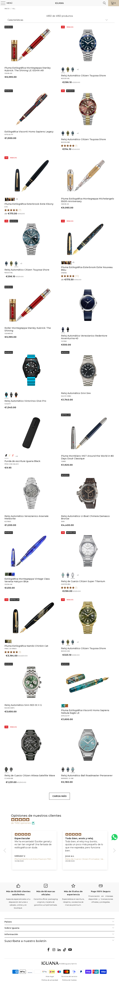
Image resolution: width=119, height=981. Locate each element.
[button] (68, 145)
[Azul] (63, 69)
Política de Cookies (69, 980)
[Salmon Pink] (13, 456)
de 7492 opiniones (21, 823)
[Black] (6, 456)
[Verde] (68, 69)
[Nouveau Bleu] (13, 199)
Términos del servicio (69, 976)
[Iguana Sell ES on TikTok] (64, 950)
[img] (61, 819)
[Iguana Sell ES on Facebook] (48, 950)
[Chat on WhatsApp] (114, 838)
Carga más (59, 796)
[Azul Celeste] (73, 769)
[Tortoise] (10, 199)
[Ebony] (6, 199)
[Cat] (10, 641)
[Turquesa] (63, 575)
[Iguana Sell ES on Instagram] (54, 950)
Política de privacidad (50, 980)
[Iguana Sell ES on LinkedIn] (59, 950)
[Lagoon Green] (6, 574)
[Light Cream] (10, 456)
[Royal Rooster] (6, 641)
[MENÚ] (1, 3)
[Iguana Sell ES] (59, 3)
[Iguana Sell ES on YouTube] (70, 950)
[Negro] (68, 329)
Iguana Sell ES (71, 964)
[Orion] (66, 705)
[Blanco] (73, 575)
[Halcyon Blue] (13, 574)
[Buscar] (104, 3)
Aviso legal (50, 976)
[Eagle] (63, 705)
